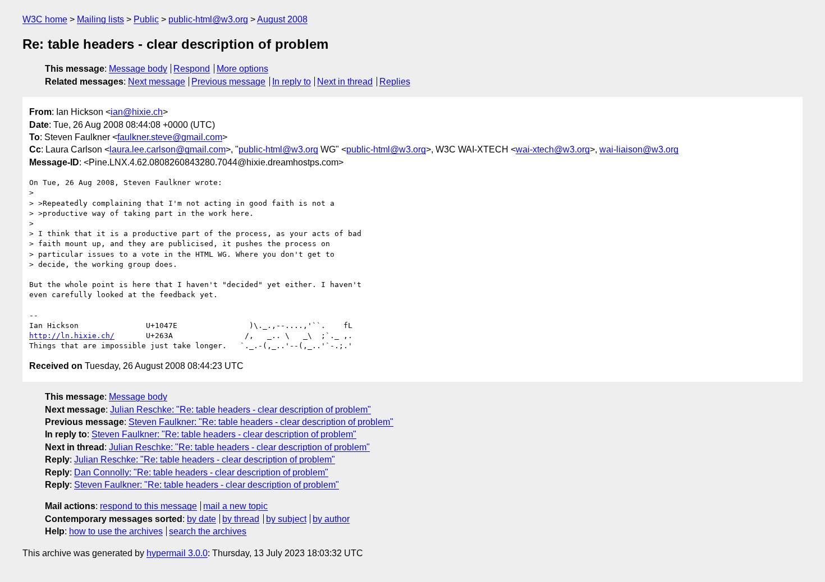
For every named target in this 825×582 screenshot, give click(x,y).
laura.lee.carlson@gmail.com (167, 149)
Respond (191, 68)
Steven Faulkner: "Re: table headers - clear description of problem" (261, 422)
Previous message (228, 81)
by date (201, 519)
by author (331, 519)
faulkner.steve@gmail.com (169, 137)
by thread (240, 519)
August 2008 (282, 19)
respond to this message (148, 506)
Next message (156, 81)
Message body (138, 68)
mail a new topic (235, 506)
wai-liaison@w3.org (639, 149)
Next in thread (345, 81)
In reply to (291, 81)
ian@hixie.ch (137, 112)
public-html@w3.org (208, 19)
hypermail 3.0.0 (177, 553)
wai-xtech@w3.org (553, 149)
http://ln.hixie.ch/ (71, 335)
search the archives (207, 531)
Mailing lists (100, 19)
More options (242, 68)
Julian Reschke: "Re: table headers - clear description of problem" (240, 409)
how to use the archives (116, 531)
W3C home (44, 19)
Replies (394, 81)
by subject (286, 519)
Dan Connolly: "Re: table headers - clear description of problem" (201, 472)
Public (146, 19)
